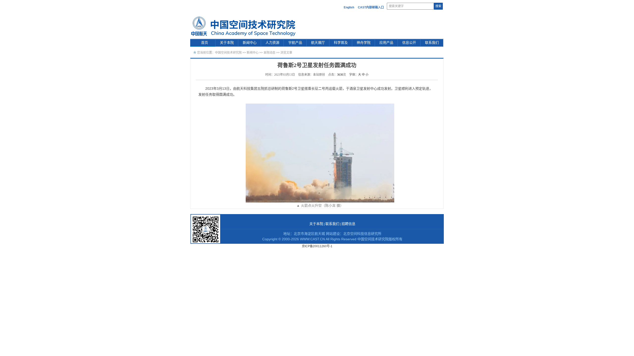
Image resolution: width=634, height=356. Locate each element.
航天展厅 (318, 42)
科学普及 (341, 42)
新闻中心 (250, 42)
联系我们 (432, 42)
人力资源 (272, 42)
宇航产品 (295, 42)
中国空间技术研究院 (228, 52)
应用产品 (386, 42)
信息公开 (409, 42)
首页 (204, 42)
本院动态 (270, 52)
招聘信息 (348, 224)
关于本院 (227, 42)
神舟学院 (363, 42)
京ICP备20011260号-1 (317, 246)
